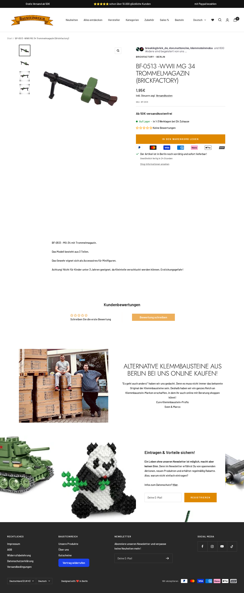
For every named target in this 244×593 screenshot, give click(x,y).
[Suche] (219, 19)
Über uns (63, 549)
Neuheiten (72, 19)
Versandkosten (164, 95)
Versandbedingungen (19, 566)
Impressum (13, 543)
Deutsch (198, 19)
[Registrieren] (167, 558)
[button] (144, 127)
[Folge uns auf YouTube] (222, 546)
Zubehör (149, 19)
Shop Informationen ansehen (154, 164)
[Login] (227, 19)
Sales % (164, 19)
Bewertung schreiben (153, 317)
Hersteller (114, 19)
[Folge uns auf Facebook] (202, 546)
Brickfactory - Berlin (150, 56)
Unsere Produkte (68, 543)
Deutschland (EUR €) (19, 581)
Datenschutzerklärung (20, 561)
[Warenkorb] (235, 20)
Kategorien (132, 19)
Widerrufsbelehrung (19, 555)
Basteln (179, 19)
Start (10, 38)
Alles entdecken (93, 19)
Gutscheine (65, 555)
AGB (9, 549)
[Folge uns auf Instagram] (212, 546)
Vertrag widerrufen (74, 562)
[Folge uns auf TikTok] (232, 546)
